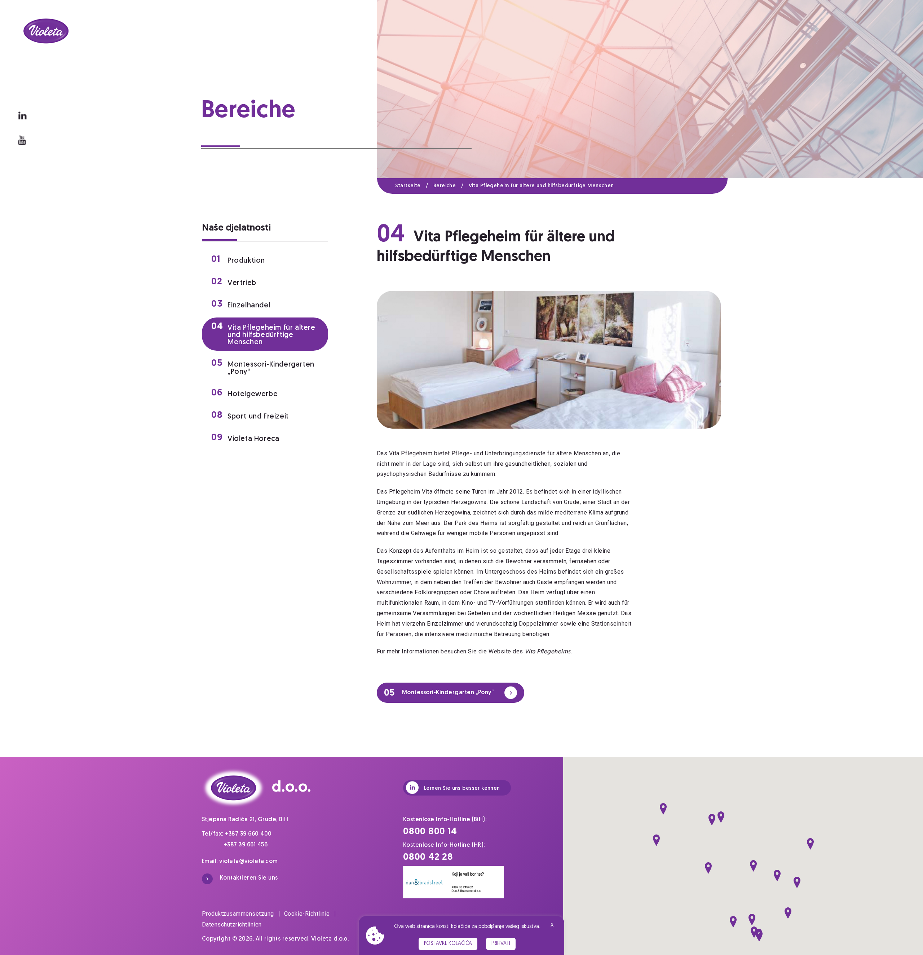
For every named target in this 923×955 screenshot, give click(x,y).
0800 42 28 (428, 857)
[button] (663, 809)
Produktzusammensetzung (238, 913)
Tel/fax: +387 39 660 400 (237, 834)
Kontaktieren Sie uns (249, 878)
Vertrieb (233, 282)
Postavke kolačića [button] (448, 943)
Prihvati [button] (500, 943)
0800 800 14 (430, 832)
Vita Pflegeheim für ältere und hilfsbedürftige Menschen (541, 186)
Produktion (238, 259)
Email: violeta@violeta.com (240, 861)
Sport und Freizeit (250, 415)
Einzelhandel (240, 304)
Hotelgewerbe (244, 393)
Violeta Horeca (245, 438)
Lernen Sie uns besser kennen (462, 788)
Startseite (411, 186)
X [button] (552, 925)
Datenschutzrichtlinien (232, 924)
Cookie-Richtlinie (307, 913)
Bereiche (448, 186)
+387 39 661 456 (246, 845)
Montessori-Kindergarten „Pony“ (262, 367)
